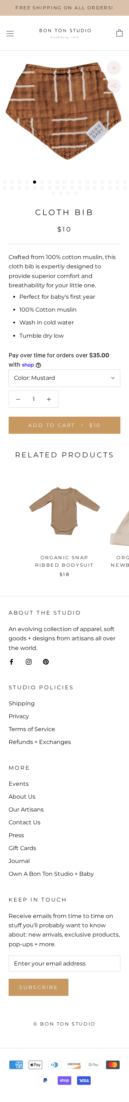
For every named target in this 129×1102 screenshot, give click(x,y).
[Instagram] (29, 661)
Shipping (22, 703)
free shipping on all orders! (64, 7)
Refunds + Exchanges (40, 742)
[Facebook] (11, 661)
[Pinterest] (46, 661)
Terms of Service (32, 729)
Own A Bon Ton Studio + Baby (51, 873)
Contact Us (24, 822)
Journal (19, 861)
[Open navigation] (10, 33)
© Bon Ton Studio (64, 1024)
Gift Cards (22, 848)
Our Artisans (26, 809)
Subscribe (38, 987)
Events (19, 783)
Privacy (19, 716)
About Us (22, 796)
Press (16, 835)
